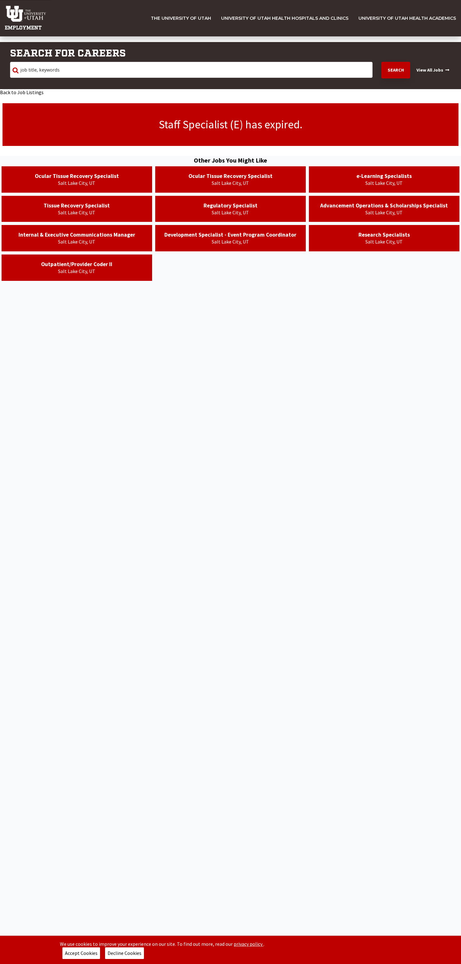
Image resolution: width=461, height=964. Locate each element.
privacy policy (248, 944)
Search (396, 70)
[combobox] (191, 70)
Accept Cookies (81, 953)
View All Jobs (429, 70)
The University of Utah (181, 18)
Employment (23, 28)
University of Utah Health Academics (407, 18)
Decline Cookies (124, 953)
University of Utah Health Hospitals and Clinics (284, 18)
